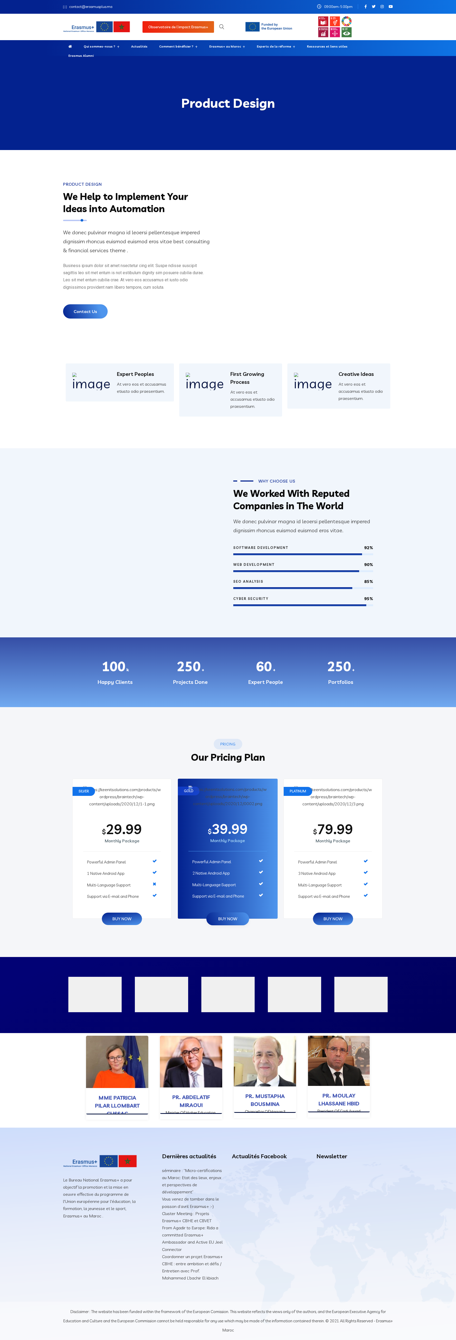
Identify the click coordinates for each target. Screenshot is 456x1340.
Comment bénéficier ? (176, 46)
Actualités (139, 46)
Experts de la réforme (274, 46)
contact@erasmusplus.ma (90, 6)
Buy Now (121, 918)
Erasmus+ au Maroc (225, 46)
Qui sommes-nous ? (99, 46)
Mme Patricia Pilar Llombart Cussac (117, 1105)
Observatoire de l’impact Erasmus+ (178, 27)
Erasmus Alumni (81, 56)
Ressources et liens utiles (327, 46)
